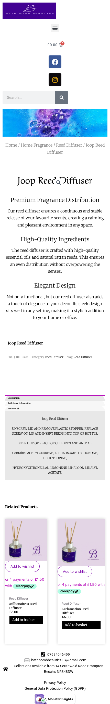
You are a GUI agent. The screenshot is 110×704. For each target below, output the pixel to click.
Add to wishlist (22, 566)
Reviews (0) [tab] (13, 408)
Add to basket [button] (23, 620)
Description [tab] (13, 398)
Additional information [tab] (19, 403)
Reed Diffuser (69, 145)
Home (11, 145)
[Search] (61, 97)
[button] (55, 28)
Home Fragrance (36, 145)
